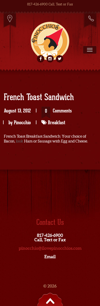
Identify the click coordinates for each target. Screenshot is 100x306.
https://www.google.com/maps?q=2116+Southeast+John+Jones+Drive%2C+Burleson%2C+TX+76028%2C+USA (9, 19)
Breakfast (56, 122)
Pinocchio (22, 122)
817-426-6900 (90, 19)
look (19, 141)
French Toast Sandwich (39, 97)
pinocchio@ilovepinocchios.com (50, 248)
